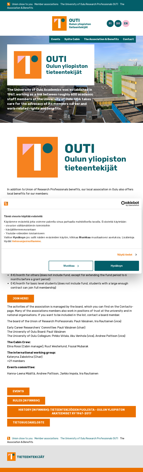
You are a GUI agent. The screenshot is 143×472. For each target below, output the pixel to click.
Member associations (46, 4)
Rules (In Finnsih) (26, 400)
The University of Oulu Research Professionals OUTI (89, 4)
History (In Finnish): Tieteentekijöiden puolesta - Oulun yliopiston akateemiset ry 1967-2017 (71, 411)
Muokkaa (68, 265)
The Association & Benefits (101, 39)
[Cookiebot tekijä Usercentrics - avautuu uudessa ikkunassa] (123, 203)
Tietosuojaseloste (28, 422)
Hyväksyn (117, 265)
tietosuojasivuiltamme (26, 241)
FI (110, 23)
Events (55, 39)
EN (126, 23)
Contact (128, 39)
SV (118, 23)
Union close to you (22, 4)
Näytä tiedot (124, 254)
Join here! (20, 298)
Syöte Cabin (72, 39)
